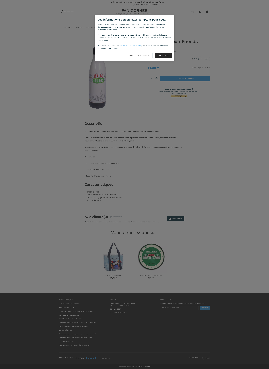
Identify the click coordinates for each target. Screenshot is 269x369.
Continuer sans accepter (139, 56)
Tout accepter (163, 55)
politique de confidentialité (130, 46)
